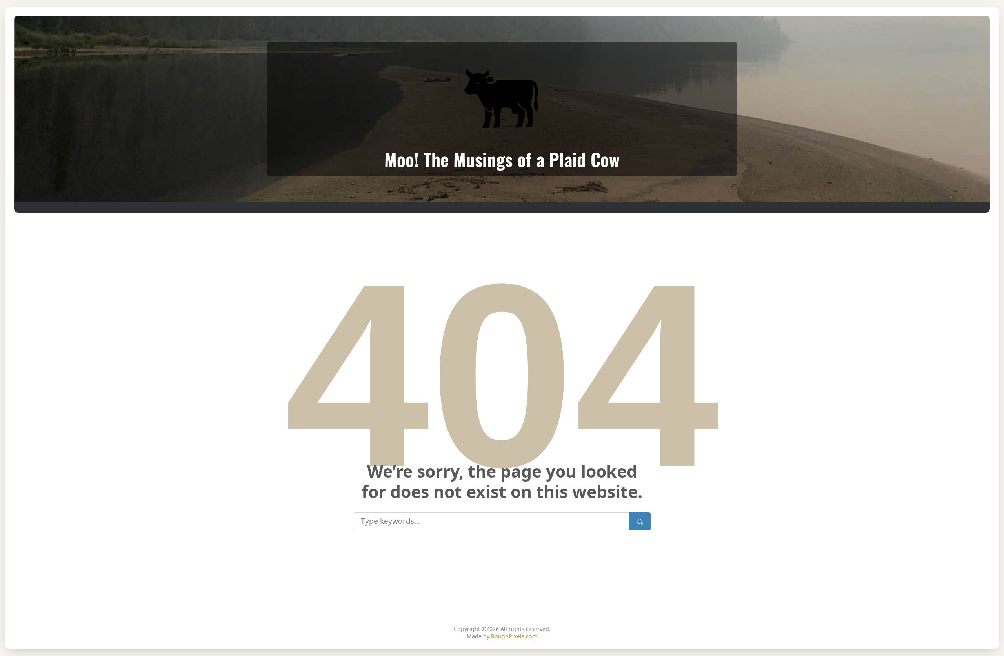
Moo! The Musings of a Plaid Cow (502, 159)
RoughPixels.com (514, 636)
